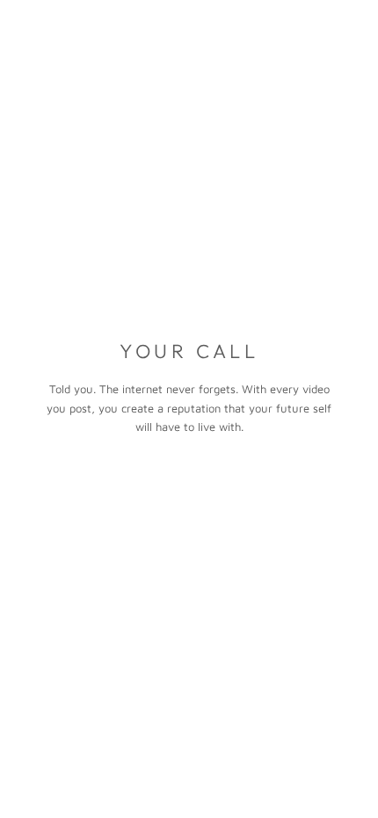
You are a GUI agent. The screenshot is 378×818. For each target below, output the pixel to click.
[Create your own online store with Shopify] (317, 755)
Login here (300, 787)
